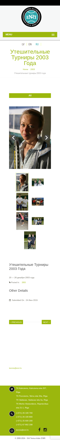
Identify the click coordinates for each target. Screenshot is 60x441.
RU (37, 44)
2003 (32, 69)
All (30, 95)
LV (23, 44)
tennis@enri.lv (15, 368)
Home (25, 69)
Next (47, 138)
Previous (16, 322)
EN (30, 44)
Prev (13, 138)
